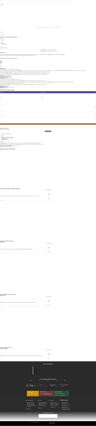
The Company (58, 27)
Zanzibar (54, 27)
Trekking (40, 27)
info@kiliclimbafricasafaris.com (16, 145)
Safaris (43, 27)
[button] (48, 63)
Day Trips (50, 27)
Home (36, 27)
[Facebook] (27, 385)
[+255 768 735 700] (1, 33)
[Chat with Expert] (1, 31)
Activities (46, 27)
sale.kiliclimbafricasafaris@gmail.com (60, 395)
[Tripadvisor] (32, 385)
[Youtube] (30, 385)
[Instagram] (28, 385)
